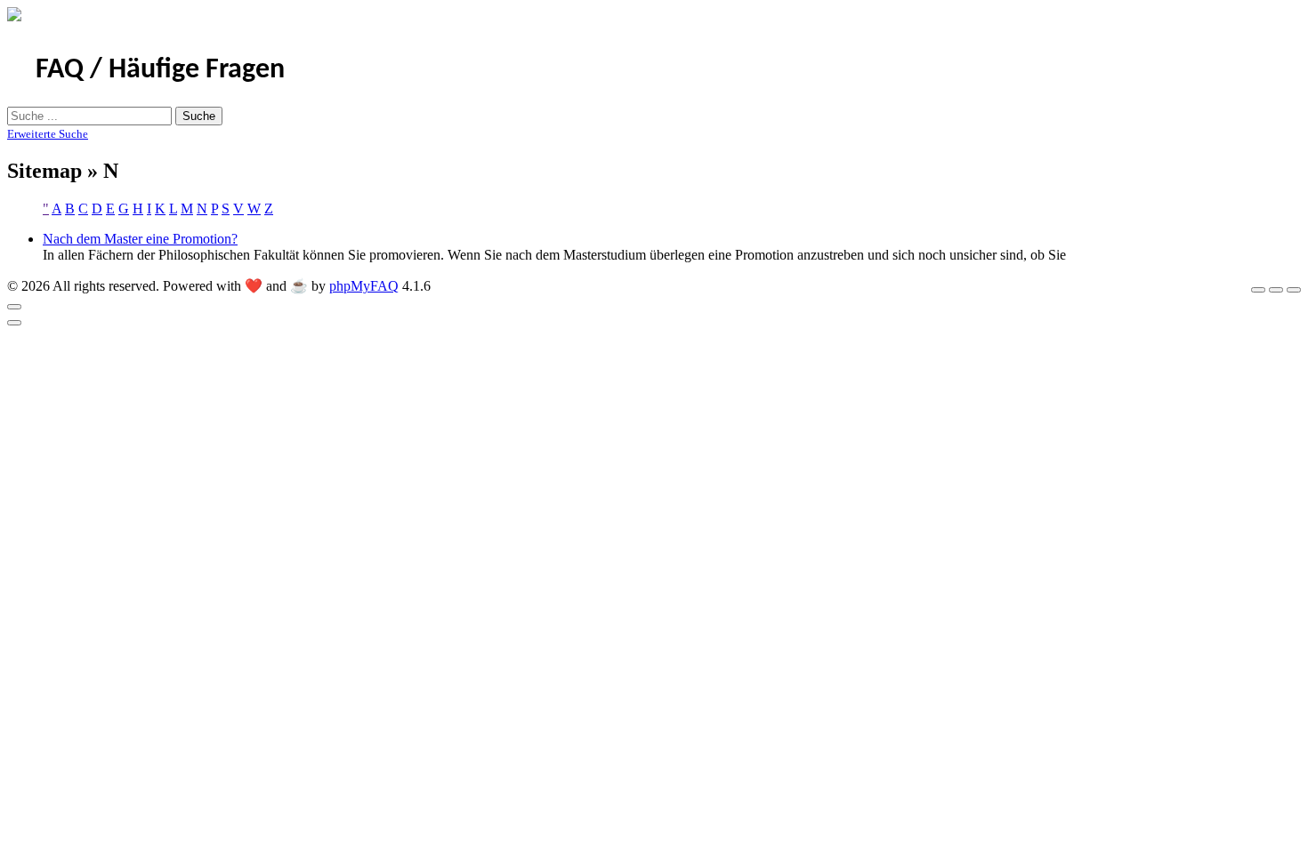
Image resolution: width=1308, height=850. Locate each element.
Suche (198, 116)
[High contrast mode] (1294, 290)
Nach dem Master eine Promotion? (140, 238)
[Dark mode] (1276, 290)
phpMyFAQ (364, 285)
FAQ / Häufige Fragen (160, 70)
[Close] (14, 306)
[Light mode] (1258, 290)
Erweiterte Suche (47, 133)
